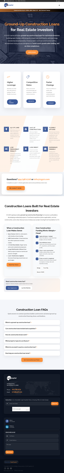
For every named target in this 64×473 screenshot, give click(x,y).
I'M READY (51, 103)
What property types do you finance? (17, 341)
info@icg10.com (10, 0)
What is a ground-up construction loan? (18, 322)
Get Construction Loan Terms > (32, 360)
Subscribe (54, 403)
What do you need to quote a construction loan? (20, 347)
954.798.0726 (24, 179)
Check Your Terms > (14, 264)
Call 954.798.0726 (25, 288)
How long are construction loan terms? (17, 353)
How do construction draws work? (16, 335)
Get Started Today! (44, 10)
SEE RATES (31, 101)
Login (58, 1)
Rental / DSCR (40, 272)
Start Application (12, 288)
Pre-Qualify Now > (15, 188)
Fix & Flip (45, 268)
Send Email (9, 452)
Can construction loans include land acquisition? (20, 328)
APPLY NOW (32, 52)
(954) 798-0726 (21, 0)
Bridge (38, 268)
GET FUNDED (11, 101)
